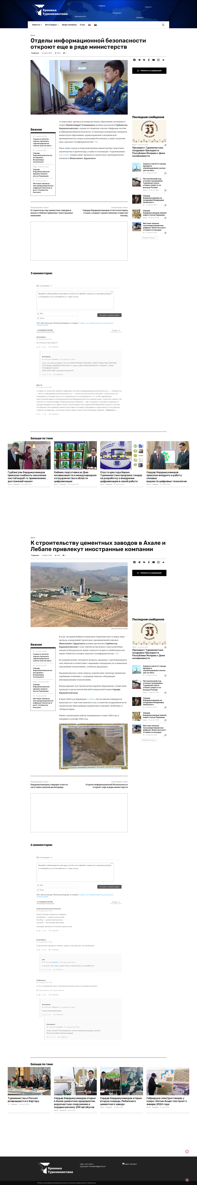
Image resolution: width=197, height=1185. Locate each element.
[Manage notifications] (187, 1180)
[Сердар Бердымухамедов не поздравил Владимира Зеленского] (136, 199)
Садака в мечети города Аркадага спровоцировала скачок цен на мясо (42, 142)
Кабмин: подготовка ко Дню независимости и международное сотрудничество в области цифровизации (75, 477)
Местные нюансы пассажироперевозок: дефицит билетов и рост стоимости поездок (43, 187)
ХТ (34, 136)
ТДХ (96, 142)
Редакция (35, 53)
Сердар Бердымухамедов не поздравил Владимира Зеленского (42, 157)
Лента (33, 35)
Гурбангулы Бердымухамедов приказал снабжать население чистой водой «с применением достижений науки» (27, 477)
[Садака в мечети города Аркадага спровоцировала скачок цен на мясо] (136, 167)
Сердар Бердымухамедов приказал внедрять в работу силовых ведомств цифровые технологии (166, 477)
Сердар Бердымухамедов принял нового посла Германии (41, 172)
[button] (163, 24)
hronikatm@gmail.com (97, 1166)
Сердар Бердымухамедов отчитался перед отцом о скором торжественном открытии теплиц (105, 213)
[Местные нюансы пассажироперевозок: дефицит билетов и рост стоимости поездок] (136, 226)
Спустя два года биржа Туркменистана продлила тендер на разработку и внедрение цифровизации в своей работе (121, 477)
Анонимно (55, 359)
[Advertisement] (79, 241)
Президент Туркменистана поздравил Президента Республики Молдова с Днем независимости (148, 151)
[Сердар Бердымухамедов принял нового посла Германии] (136, 214)
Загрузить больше (148, 238)
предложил (64, 155)
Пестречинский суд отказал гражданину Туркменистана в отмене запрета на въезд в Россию (153, 183)
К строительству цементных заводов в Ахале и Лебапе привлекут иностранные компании (52, 213)
